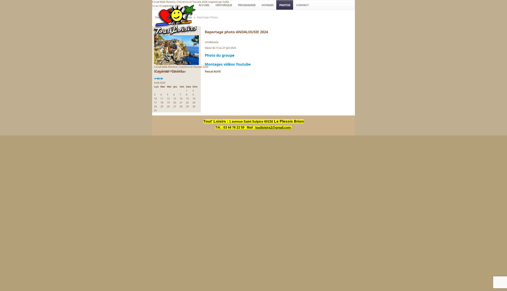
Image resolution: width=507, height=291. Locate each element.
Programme (246, 5)
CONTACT (302, 5)
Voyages (267, 5)
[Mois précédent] (157, 78)
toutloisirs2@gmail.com (273, 127)
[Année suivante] (160, 78)
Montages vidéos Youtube (229, 64)
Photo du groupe (219, 55)
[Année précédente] (155, 78)
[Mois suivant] (162, 78)
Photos (284, 5)
